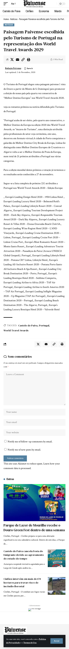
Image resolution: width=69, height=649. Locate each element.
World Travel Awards (16, 330)
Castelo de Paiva (28, 325)
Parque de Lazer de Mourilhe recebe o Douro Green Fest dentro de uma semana (34, 527)
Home (6, 19)
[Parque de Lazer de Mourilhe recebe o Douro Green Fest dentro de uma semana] (34, 502)
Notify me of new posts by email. (24, 449)
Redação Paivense (13, 68)
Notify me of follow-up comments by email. (30, 441)
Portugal (44, 325)
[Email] (17, 59)
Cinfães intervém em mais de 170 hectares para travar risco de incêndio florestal (22, 582)
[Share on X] (12, 59)
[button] (56, 641)
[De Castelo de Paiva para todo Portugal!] (34, 3)
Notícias (14, 19)
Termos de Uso (29, 642)
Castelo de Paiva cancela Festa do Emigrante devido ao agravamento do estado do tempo (24, 554)
